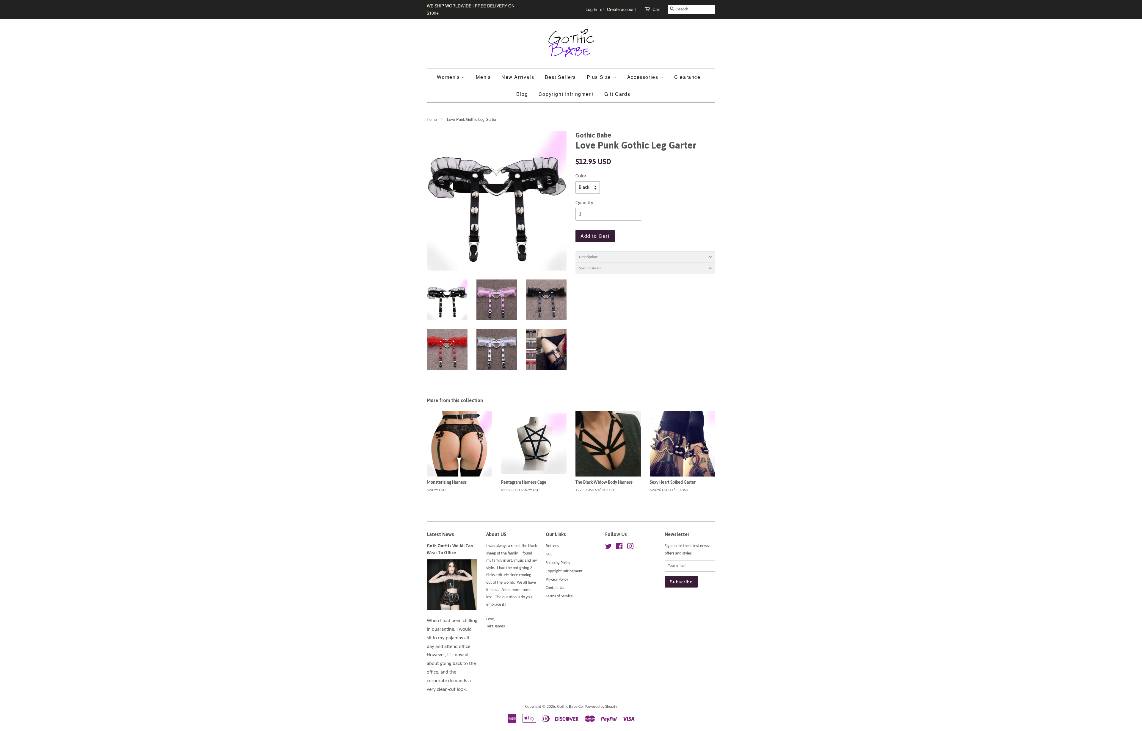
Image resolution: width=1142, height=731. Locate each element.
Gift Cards (617, 93)
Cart (656, 9)
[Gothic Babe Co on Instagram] (630, 548)
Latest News (440, 534)
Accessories (643, 77)
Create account (621, 9)
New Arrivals (517, 77)
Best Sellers (560, 77)
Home (432, 119)
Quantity (584, 202)
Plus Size (600, 77)
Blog (522, 93)
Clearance (687, 77)
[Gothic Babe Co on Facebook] (619, 548)
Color (580, 176)
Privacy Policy (557, 579)
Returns (552, 546)
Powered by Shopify (601, 707)
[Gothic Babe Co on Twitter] (608, 548)
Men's (483, 77)
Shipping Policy (558, 563)
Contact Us (555, 588)
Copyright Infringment (566, 93)
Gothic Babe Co (570, 707)
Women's (449, 77)
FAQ (549, 554)
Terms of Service (559, 596)
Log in (591, 9)
